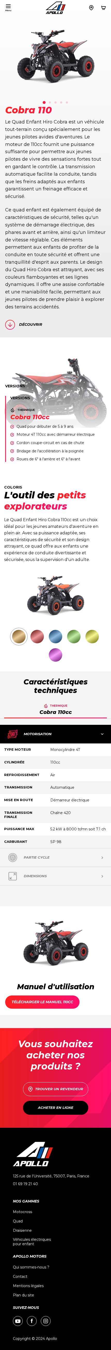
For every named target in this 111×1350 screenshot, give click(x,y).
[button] (13, 7)
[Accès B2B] (103, 7)
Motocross (22, 1212)
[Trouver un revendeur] (91, 7)
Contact (20, 1276)
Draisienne (22, 1230)
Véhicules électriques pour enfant (32, 1241)
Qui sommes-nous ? (31, 1267)
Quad (18, 1221)
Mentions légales (28, 1286)
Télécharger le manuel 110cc (42, 1002)
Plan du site (23, 1295)
